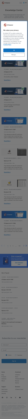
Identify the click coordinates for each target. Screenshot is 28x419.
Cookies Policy (7, 44)
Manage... (14, 54)
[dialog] (14, 40)
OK (14, 50)
